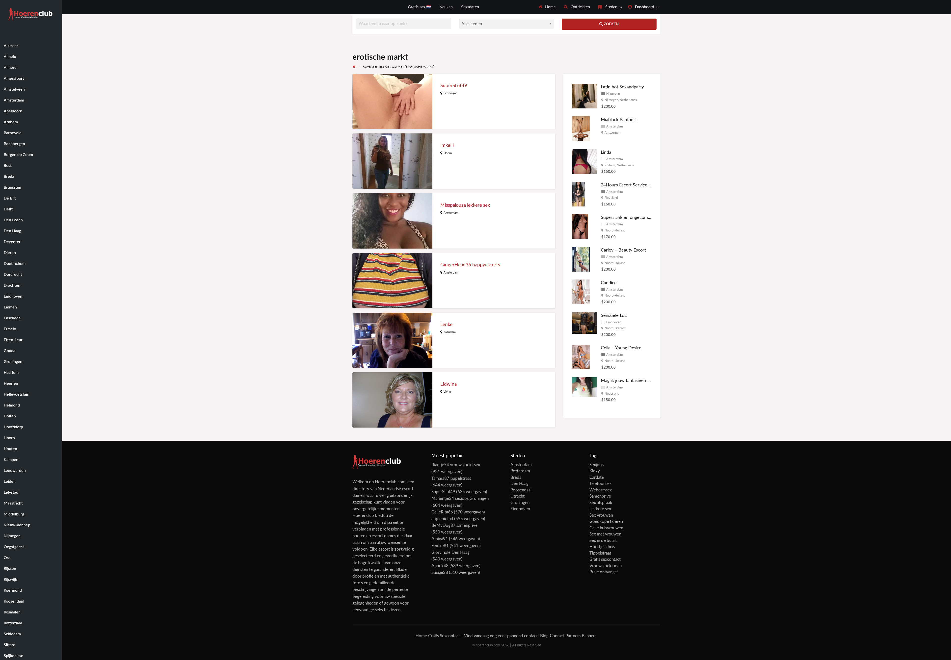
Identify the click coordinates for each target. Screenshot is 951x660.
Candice (609, 282)
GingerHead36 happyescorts (470, 265)
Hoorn (448, 153)
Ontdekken (580, 7)
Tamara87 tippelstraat (451, 478)
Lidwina (448, 384)
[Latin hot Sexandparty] (584, 96)
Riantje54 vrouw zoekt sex (455, 465)
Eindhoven (613, 322)
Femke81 (440, 546)
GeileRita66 (442, 512)
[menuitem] (547, 7)
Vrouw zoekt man (605, 566)
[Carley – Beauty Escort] (581, 258)
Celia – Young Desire (621, 348)
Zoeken (611, 24)
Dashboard (644, 7)
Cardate (596, 477)
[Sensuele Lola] (584, 322)
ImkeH (447, 145)
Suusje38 (439, 572)
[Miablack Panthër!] (581, 128)
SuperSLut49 (453, 85)
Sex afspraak (600, 503)
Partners (573, 636)
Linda (606, 152)
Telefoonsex (600, 484)
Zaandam (450, 332)
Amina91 (439, 539)
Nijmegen (613, 93)
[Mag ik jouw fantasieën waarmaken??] (584, 386)
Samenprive (600, 496)
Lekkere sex (600, 509)
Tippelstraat (600, 553)
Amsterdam (451, 212)
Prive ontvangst (603, 572)
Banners (589, 636)
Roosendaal (520, 490)
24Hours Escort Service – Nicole (633, 185)
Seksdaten (470, 7)
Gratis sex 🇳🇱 (419, 7)
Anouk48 (440, 566)
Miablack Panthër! (618, 119)
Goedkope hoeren (606, 521)
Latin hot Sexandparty (622, 87)
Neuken (446, 7)
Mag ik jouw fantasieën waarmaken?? (637, 380)
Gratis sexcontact (605, 559)
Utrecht (517, 496)
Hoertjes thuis (602, 547)
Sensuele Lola (614, 315)
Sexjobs (596, 465)
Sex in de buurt (603, 540)
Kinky (594, 471)
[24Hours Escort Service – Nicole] (578, 194)
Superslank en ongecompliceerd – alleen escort (647, 217)
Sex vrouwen (601, 515)
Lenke (446, 324)
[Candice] (581, 291)
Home (549, 7)
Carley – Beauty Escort (623, 250)
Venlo (447, 391)
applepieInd (442, 519)
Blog (544, 636)
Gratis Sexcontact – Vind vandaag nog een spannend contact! (483, 636)
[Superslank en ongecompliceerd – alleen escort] (580, 226)
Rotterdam (520, 471)
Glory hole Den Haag (450, 552)
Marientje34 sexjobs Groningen (460, 498)
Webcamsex (600, 490)
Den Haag (519, 484)
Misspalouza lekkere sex (465, 205)
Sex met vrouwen (605, 534)
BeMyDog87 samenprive (454, 525)
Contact (557, 636)
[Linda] (584, 161)
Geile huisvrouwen (606, 528)
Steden (610, 7)
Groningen (450, 93)
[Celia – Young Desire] (581, 356)
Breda (515, 477)
